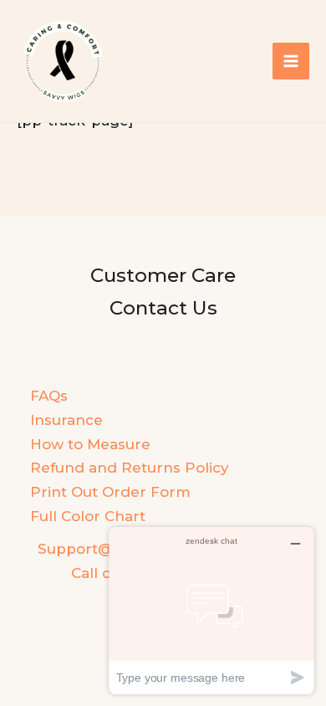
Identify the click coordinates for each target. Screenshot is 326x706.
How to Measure (90, 444)
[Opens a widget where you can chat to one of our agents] (211, 610)
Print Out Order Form (110, 491)
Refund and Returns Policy (129, 467)
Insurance (66, 420)
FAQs (49, 395)
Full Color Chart (87, 516)
